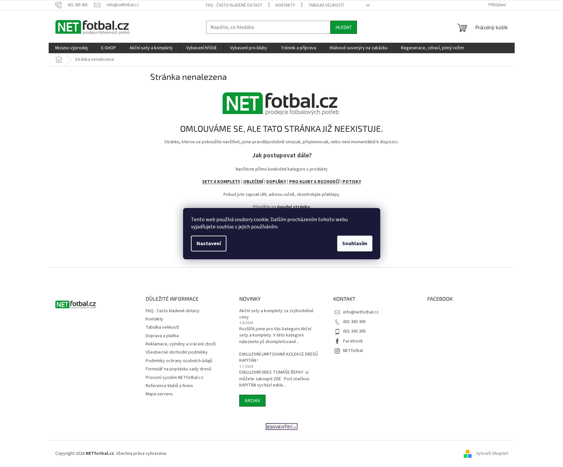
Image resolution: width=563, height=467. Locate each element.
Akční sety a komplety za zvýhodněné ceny (276, 314)
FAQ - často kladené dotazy (234, 5)
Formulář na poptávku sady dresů (178, 369)
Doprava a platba (162, 336)
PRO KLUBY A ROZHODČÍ (314, 181)
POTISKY (351, 181)
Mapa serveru (159, 394)
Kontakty (285, 5)
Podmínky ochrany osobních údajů (179, 361)
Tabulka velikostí (326, 5)
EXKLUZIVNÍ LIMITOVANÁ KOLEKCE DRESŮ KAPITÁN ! (278, 357)
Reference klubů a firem (169, 386)
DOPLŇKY (276, 181)
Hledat (344, 27)
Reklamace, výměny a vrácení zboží (181, 344)
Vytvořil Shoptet (492, 453)
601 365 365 (354, 321)
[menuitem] (71, 48)
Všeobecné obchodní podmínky (177, 352)
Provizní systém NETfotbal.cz (174, 377)
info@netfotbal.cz (361, 312)
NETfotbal (353, 350)
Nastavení (209, 243)
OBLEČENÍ (253, 181)
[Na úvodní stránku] (281, 101)
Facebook (353, 341)
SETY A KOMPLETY (221, 181)
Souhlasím (354, 243)
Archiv (252, 400)
